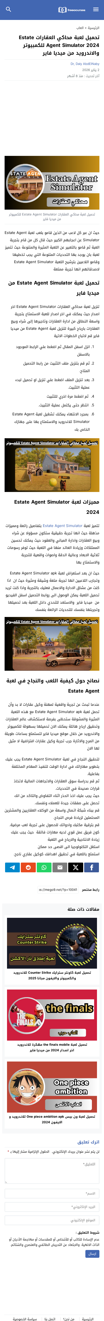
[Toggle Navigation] (97, 10)
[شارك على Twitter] (75, 867)
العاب (80, 28)
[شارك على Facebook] (91, 867)
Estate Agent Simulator (62, 525)
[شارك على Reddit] (28, 867)
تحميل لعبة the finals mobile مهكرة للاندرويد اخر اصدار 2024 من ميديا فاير (52, 1047)
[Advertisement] (51, 119)
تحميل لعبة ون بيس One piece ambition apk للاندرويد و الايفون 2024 (52, 1119)
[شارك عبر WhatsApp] (44, 867)
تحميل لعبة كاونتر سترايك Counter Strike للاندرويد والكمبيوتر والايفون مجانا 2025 (52, 975)
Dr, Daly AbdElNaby (85, 64)
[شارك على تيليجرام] (12, 867)
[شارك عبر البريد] (60, 867)
